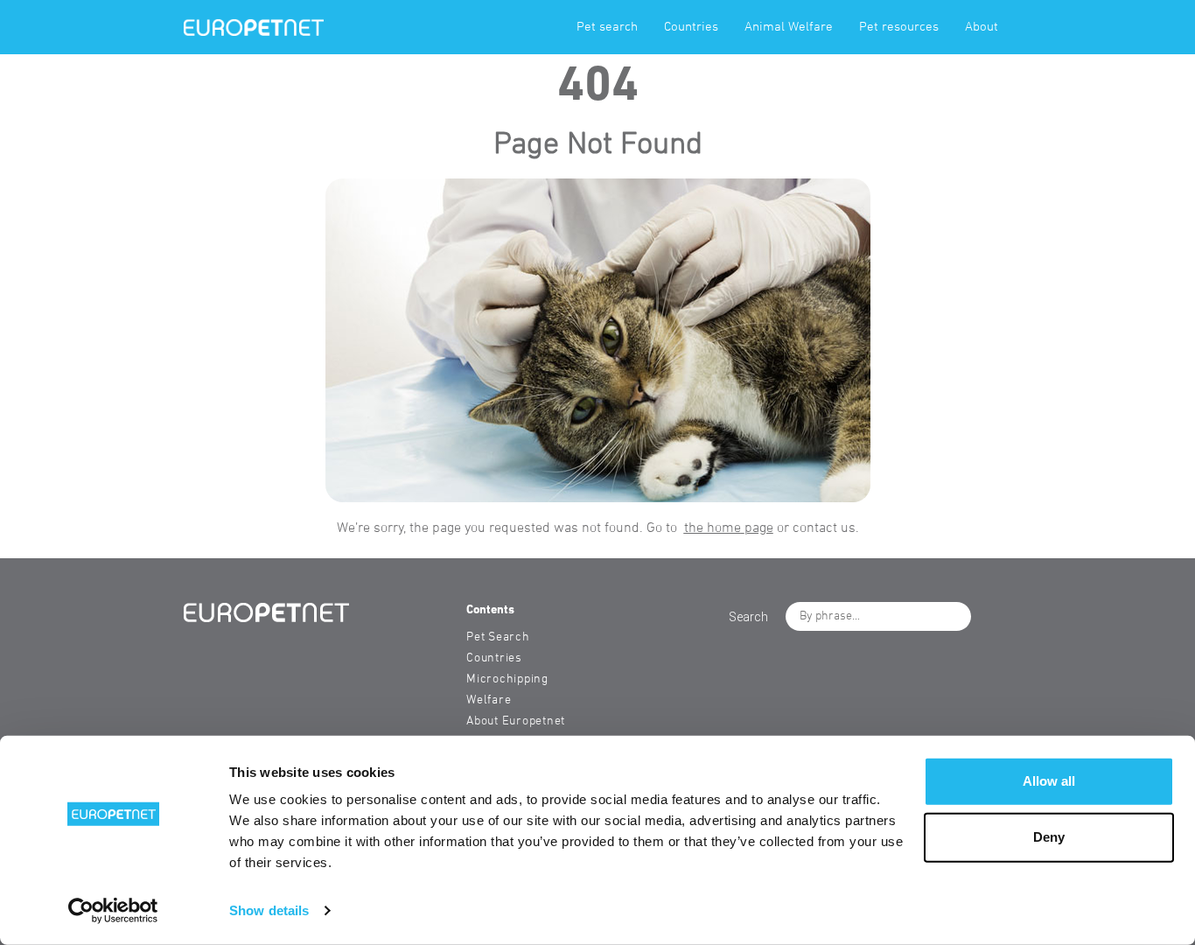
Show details (269, 910)
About (981, 27)
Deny (1049, 837)
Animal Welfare (788, 27)
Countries (691, 27)
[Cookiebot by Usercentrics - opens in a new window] (113, 911)
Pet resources (899, 27)
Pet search (607, 27)
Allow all (1049, 781)
